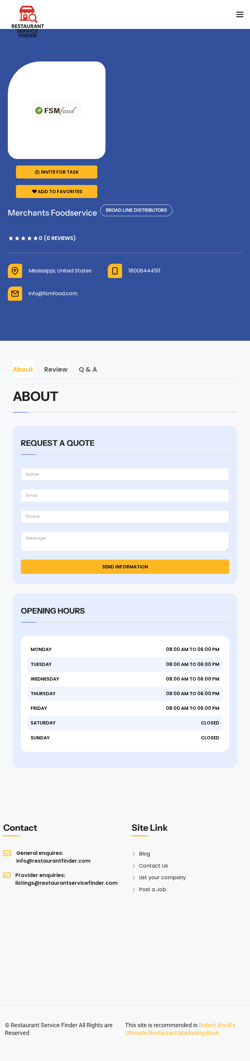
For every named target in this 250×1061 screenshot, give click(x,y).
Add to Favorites (60, 191)
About (23, 369)
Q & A (88, 369)
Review (56, 369)
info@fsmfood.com (53, 293)
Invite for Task (60, 172)
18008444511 (144, 270)
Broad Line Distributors (136, 210)
